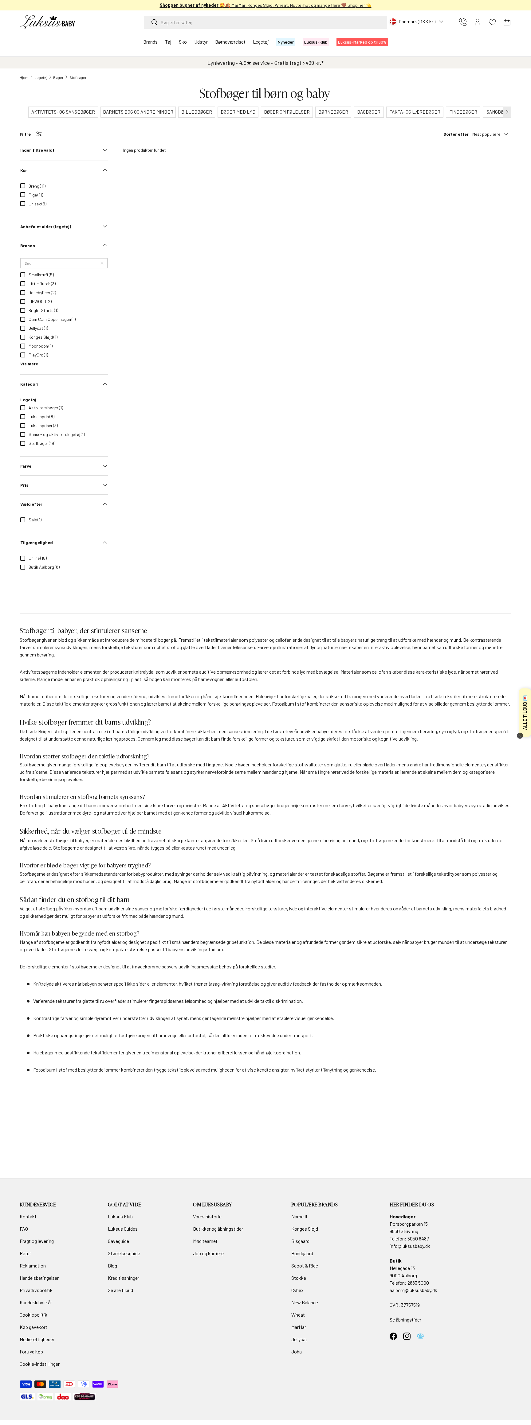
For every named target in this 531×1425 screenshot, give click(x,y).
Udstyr (201, 42)
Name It (299, 1216)
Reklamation (33, 1265)
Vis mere (29, 363)
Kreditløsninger (123, 1278)
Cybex (297, 1290)
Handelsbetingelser (39, 1278)
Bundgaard (302, 1253)
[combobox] (265, 22)
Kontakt (28, 1216)
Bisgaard (300, 1241)
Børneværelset (230, 42)
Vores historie (207, 1216)
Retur (25, 1253)
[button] (507, 22)
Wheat (298, 1315)
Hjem (24, 77)
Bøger (58, 77)
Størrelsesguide (124, 1253)
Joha (296, 1351)
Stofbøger (78, 77)
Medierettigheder (37, 1339)
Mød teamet (205, 1241)
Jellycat (299, 1339)
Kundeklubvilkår (36, 1302)
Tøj (168, 42)
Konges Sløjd (304, 1229)
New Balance (304, 1302)
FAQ (24, 1229)
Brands (150, 42)
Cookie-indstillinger (40, 1364)
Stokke (298, 1278)
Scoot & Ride (304, 1265)
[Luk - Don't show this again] (520, 736)
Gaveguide (118, 1241)
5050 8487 (418, 1238)
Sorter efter (456, 134)
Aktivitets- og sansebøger (249, 805)
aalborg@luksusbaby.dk (413, 1290)
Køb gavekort (33, 1327)
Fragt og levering (37, 1241)
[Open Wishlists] (492, 22)
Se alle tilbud (120, 1290)
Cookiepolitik (33, 1315)
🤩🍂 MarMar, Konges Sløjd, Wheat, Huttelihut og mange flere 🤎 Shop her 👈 (266, 5)
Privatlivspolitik (36, 1290)
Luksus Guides (123, 1229)
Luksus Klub (120, 1216)
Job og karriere (208, 1253)
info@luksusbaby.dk (410, 1246)
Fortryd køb (31, 1351)
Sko (183, 42)
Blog (112, 1265)
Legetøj (261, 42)
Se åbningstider (405, 1319)
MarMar (298, 1327)
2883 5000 (418, 1283)
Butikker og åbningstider (218, 1229)
